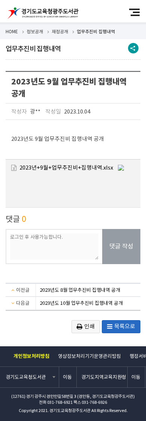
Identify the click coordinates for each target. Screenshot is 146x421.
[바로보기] (121, 167)
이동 (67, 377)
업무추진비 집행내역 (96, 31)
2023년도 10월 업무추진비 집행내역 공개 (81, 303)
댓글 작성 (121, 246)
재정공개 (60, 31)
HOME (12, 31)
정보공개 (35, 31)
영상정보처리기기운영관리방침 (89, 356)
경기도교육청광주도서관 (43, 13)
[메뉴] (137, 12)
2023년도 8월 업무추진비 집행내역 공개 (80, 290)
